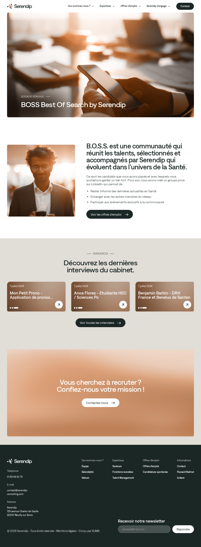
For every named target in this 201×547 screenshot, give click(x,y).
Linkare (181, 477)
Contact (185, 6)
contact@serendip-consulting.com (17, 492)
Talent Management (123, 477)
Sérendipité (88, 471)
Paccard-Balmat (185, 471)
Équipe (85, 466)
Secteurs (117, 466)
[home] (19, 6)
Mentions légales (66, 531)
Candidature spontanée (155, 471)
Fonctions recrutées (122, 471)
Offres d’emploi (151, 466)
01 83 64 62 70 (15, 476)
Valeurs (85, 477)
